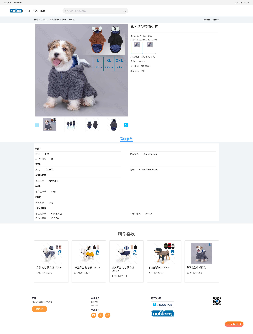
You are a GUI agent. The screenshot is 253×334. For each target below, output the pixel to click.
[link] (44, 19)
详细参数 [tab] (126, 139)
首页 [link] (36, 19)
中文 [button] (245, 3)
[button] (126, 125)
